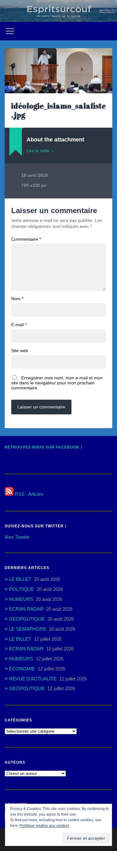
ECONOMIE (22, 668)
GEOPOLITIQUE (27, 619)
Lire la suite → (41, 150)
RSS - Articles (28, 494)
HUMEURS (21, 599)
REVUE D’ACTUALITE (32, 678)
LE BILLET (20, 579)
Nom (17, 298)
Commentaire (26, 239)
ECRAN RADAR (26, 609)
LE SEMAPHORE (27, 629)
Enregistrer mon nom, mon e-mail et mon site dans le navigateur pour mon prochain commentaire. (57, 382)
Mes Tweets (17, 537)
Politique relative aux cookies (44, 825)
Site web (19, 350)
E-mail (19, 324)
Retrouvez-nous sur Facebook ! (43, 447)
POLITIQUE (21, 589)
